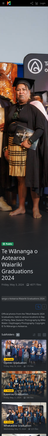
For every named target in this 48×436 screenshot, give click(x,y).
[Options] (44, 306)
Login (42, 3)
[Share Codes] (31, 3)
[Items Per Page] (44, 334)
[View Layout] (39, 334)
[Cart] (36, 3)
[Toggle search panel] (38, 306)
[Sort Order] (34, 334)
